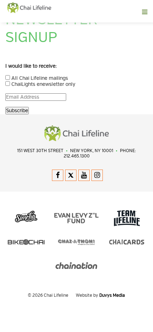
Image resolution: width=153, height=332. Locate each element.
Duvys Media (112, 295)
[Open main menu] (92, 12)
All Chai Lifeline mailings (39, 78)
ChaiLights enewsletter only (43, 84)
